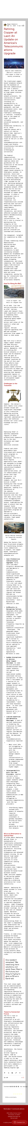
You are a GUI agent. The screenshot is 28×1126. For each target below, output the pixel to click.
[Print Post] (20, 1073)
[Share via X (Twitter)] (8, 1073)
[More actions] (23, 25)
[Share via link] (16, 1073)
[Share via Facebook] (4, 1073)
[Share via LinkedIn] (12, 1073)
